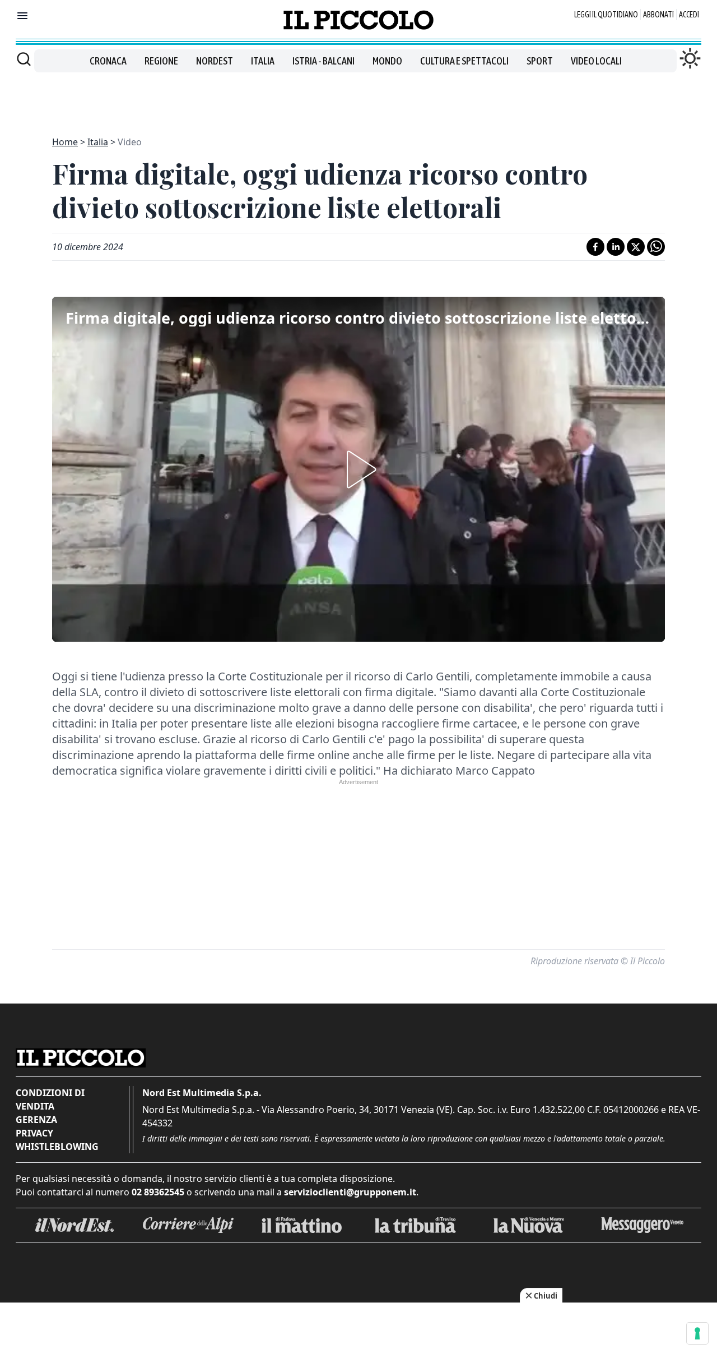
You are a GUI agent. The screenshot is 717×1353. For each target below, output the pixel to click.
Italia (262, 61)
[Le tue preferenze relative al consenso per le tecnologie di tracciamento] (697, 1333)
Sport (540, 61)
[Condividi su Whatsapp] (656, 247)
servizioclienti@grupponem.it (350, 1192)
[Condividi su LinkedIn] (616, 247)
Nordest (214, 61)
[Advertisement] (358, 97)
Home (65, 142)
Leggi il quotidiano (606, 14)
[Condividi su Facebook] (595, 247)
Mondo (387, 61)
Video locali (596, 61)
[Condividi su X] (636, 247)
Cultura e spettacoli (464, 61)
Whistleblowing (57, 1146)
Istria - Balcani (323, 61)
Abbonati (658, 14)
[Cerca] (24, 58)
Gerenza (36, 1119)
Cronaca (108, 61)
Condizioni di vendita (50, 1099)
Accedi (689, 14)
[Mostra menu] (22, 15)
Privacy (34, 1133)
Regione (161, 61)
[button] (358, 469)
